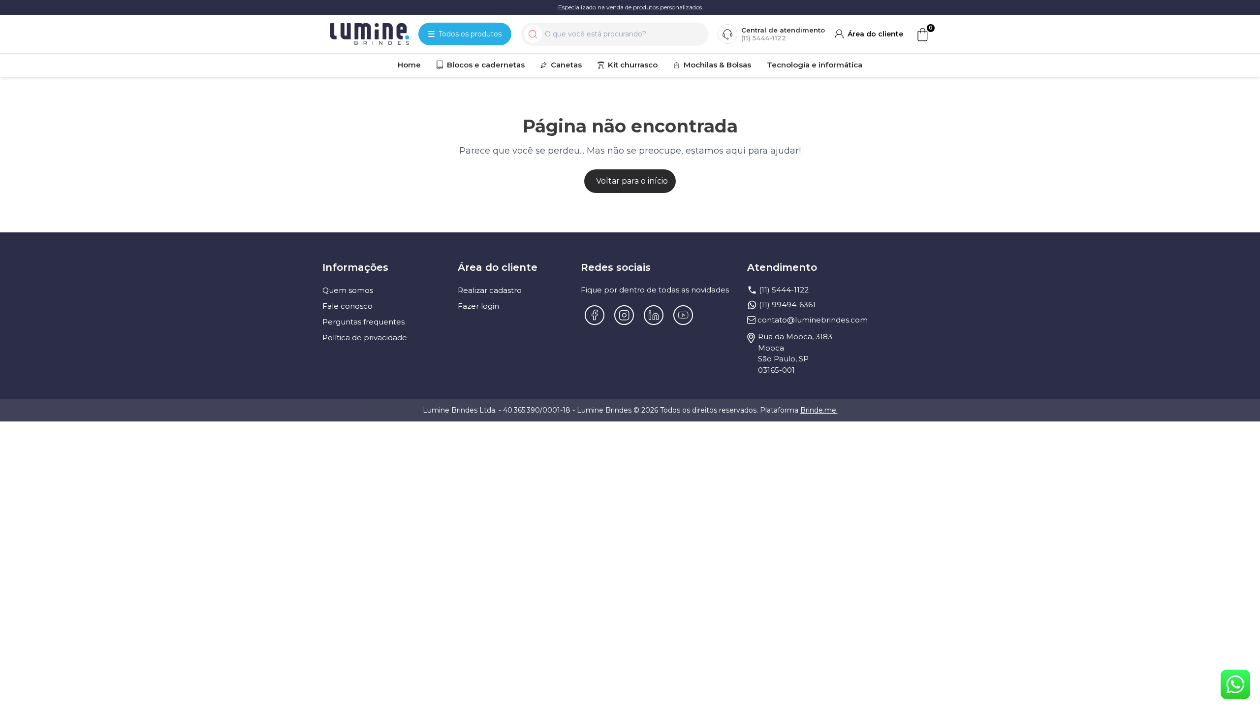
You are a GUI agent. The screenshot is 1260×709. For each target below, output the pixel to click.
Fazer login (478, 306)
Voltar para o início (632, 181)
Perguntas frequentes (363, 321)
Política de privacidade (364, 337)
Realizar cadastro (490, 290)
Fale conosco (347, 306)
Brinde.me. (819, 410)
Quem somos (347, 290)
